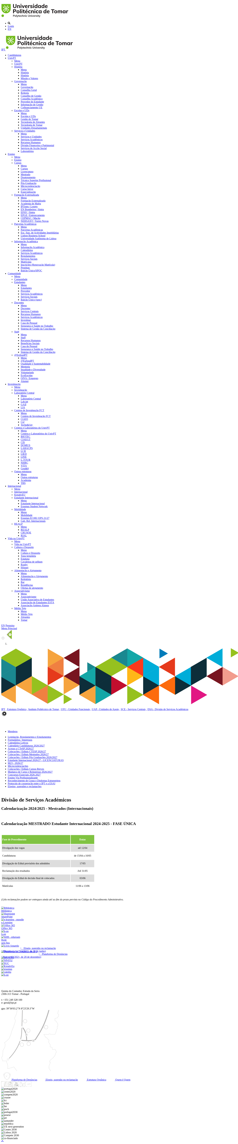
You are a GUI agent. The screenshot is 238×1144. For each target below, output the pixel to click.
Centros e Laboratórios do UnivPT (32, 427)
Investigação (14, 384)
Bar (22, 582)
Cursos (17, 162)
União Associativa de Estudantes (37, 599)
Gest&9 (25, 468)
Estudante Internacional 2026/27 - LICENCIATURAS (36, 760)
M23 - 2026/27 (15, 763)
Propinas (25, 267)
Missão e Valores (29, 78)
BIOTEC (25, 436)
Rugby (24, 564)
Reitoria (25, 93)
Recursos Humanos (31, 142)
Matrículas (26, 261)
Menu (17, 61)
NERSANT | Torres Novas (35, 221)
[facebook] (4, 1085)
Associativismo (22, 590)
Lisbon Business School (33, 235)
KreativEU (19, 494)
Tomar (24, 620)
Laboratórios (27, 151)
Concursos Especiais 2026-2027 (24, 774)
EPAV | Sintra (28, 212)
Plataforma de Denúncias (24, 1079)
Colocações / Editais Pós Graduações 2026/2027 (32, 757)
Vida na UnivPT (16, 538)
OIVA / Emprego (29, 378)
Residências (27, 585)
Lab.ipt (24, 401)
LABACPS (27, 448)
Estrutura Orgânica (16, 709)
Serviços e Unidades (24, 130)
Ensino (11, 154)
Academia (26, 480)
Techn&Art (26, 425)
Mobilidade (20, 509)
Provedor (25, 291)
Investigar (26, 320)
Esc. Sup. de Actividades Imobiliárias (40, 232)
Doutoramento (28, 177)
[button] (2, 1141)
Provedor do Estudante (32, 101)
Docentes (19, 302)
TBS (23, 483)
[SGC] (5, 963)
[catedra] (6, 972)
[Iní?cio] (35, 17)
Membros (12, 731)
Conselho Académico (32, 98)
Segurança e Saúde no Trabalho (37, 325)
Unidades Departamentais (34, 127)
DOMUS (25, 445)
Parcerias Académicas (25, 224)
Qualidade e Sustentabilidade (35, 363)
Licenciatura (27, 171)
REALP (18, 523)
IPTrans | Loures (29, 206)
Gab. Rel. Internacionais (33, 521)
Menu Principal (9, 628)
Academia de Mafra (31, 203)
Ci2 (22, 422)
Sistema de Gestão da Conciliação (38, 328)
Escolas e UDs (21, 110)
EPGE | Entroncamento (33, 215)
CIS (23, 442)
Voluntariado (27, 372)
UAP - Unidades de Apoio (105, 709)
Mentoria (25, 366)
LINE (24, 457)
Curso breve (27, 189)
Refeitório (26, 579)
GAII (23, 404)
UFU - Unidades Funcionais (75, 709)
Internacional (14, 486)
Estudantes (19, 282)
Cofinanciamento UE (31, 107)
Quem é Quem (122, 1079)
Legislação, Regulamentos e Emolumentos (29, 737)
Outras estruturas (22, 471)
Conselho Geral (29, 90)
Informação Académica (26, 241)
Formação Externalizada (26, 194)
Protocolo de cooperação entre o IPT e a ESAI (31, 783)
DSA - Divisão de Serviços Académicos (167, 709)
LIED (24, 454)
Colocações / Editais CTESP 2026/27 (27, 751)
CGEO (24, 419)
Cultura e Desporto (24, 547)
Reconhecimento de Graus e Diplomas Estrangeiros (34, 780)
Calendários (27, 250)
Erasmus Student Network (34, 506)
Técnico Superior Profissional (36, 180)
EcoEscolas (27, 375)
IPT (3, 49)
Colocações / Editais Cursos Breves (26, 769)
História (18, 66)
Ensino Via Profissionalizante (23, 777)
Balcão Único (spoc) (31, 299)
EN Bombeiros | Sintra (32, 209)
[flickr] (28, 1085)
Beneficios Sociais (30, 343)
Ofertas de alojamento (32, 588)
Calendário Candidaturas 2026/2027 (26, 745)
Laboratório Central (24, 392)
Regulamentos (28, 256)
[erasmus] (6, 969)
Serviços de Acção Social (34, 148)
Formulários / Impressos (20, 739)
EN (9, 29)
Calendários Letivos (18, 742)
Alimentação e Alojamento (27, 570)
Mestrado (25, 174)
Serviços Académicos (32, 139)
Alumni (24, 381)
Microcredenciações (18, 766)
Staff (16, 331)
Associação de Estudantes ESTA (37, 602)
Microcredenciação (30, 186)
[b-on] (5, 975)
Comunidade (14, 273)
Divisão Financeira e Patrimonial (37, 145)
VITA (24, 465)
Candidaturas (14, 55)
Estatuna (25, 558)
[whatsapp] (35, 1085)
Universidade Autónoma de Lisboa (38, 238)
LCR (23, 451)
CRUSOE (26, 532)
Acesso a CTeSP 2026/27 (21, 748)
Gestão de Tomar (29, 119)
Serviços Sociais (29, 259)
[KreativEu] (7, 966)
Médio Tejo (20, 608)
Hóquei (24, 567)
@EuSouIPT (21, 355)
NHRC (24, 462)
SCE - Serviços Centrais (133, 709)
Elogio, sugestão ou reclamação (61, 1079)
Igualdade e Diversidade (33, 369)
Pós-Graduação (28, 183)
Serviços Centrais (30, 311)
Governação (20, 81)
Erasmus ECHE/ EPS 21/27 (35, 518)
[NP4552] (6, 960)
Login (11, 26)
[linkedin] (22, 1085)
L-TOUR (25, 459)
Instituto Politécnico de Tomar (43, 709)
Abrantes (25, 617)
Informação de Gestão (32, 104)
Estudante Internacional (26, 497)
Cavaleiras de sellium (31, 561)
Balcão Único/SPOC (31, 270)
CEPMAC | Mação (30, 218)
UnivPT (12, 58)
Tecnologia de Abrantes (33, 122)
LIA (23, 407)
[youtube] (16, 1085)
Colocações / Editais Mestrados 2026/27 (28, 754)
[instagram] (10, 1085)
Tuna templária (28, 556)
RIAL (24, 535)
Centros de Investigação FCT (29, 410)
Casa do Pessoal (29, 323)
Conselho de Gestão (31, 95)
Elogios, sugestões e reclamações (24, 786)
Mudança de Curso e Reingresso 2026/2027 (30, 771)
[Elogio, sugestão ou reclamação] (10, 945)
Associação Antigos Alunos (35, 605)
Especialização (28, 192)
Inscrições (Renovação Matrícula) (38, 264)
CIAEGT (25, 439)
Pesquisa (10, 625)
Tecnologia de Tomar (31, 125)
